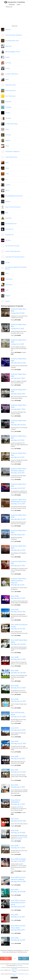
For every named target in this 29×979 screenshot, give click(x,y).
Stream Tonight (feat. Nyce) (12, 251)
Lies (6, 179)
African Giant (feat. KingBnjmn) (13, 35)
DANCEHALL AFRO (10, 85)
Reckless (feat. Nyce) (11, 223)
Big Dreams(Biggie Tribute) (12, 51)
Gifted (7, 146)
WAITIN (7, 301)
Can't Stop (8, 62)
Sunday (7, 262)
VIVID (6, 290)
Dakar (7, 79)
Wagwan (7, 295)
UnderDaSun (9, 279)
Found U (7, 112)
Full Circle (8, 135)
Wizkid (25, 837)
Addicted (7, 29)
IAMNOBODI (19, 807)
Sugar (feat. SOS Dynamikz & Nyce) (14, 257)
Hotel (6, 162)
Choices (7, 68)
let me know (18, 965)
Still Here (7, 240)
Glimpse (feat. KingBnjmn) (12, 151)
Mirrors (7, 190)
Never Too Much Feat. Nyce (12, 207)
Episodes (12, 4)
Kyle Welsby (14, 968)
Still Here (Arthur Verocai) (12, 245)
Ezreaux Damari (17, 838)
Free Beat (8, 118)
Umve (7, 273)
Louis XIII (7, 184)
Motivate (7, 201)
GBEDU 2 (8, 140)
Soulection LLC (14, 970)
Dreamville (20, 837)
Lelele (7, 173)
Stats (18, 4)
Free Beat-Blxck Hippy (11, 123)
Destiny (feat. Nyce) (10, 90)
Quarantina (8, 218)
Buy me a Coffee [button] (24, 958)
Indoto (7, 168)
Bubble (7, 57)
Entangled (8, 107)
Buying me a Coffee (17, 973)
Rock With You (9, 229)
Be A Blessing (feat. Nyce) (12, 40)
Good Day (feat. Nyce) (11, 157)
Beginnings (8, 46)
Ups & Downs (8, 284)
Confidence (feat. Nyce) (11, 74)
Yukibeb (20, 865)
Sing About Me (9, 234)
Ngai (6, 212)
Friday (7, 129)
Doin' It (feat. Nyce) (10, 96)
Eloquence (8, 101)
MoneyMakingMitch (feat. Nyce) (14, 196)
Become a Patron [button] (6, 958)
